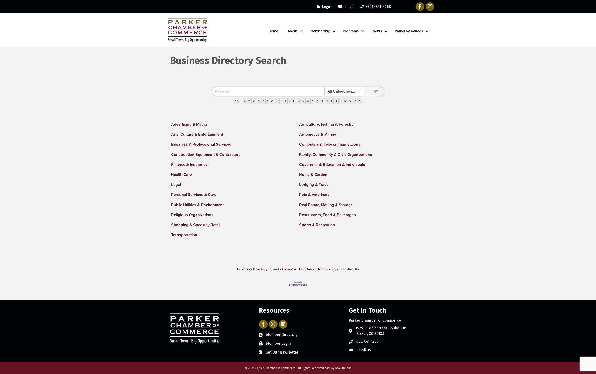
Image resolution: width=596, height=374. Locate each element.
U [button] (336, 101)
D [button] (259, 101)
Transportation (184, 235)
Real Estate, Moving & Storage (326, 205)
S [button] (327, 101)
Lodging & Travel (314, 185)
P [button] (313, 101)
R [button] (322, 101)
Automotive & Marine (317, 134)
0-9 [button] (237, 101)
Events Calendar (283, 269)
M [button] (299, 101)
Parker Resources (409, 31)
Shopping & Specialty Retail (195, 225)
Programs (351, 31)
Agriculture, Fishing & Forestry (326, 124)
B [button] (249, 101)
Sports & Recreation (317, 225)
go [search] (376, 91)
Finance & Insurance (189, 165)
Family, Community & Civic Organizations (335, 155)
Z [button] (359, 101)
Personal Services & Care (193, 195)
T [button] (331, 101)
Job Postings (328, 269)
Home (273, 31)
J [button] (285, 101)
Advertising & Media (189, 124)
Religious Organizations (192, 215)
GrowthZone (343, 368)
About (293, 31)
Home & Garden (313, 175)
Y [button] (355, 101)
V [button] (340, 101)
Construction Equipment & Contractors (205, 155)
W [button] (345, 101)
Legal (176, 185)
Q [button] (317, 101)
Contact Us (350, 269)
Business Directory (252, 269)
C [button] (254, 101)
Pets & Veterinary (314, 195)
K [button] (289, 101)
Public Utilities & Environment (197, 205)
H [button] (277, 101)
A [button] (245, 101)
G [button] (272, 101)
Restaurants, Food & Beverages (327, 215)
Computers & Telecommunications (329, 144)
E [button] (263, 101)
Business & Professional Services (201, 144)
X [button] (350, 101)
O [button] (308, 101)
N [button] (303, 101)
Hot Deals (307, 269)
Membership (320, 31)
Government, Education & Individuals (332, 165)
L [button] (294, 101)
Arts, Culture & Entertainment (197, 134)
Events (376, 31)
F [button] (267, 101)
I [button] (281, 101)
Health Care (181, 175)
